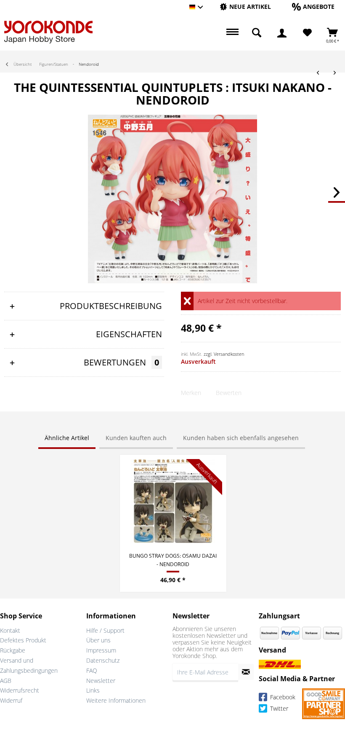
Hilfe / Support (105, 630)
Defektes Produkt (23, 640)
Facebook (281, 697)
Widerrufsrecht (19, 690)
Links (93, 690)
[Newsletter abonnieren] (246, 671)
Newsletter (100, 681)
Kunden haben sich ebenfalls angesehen (241, 438)
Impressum (101, 650)
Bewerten (229, 393)
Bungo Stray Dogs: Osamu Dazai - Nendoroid (173, 560)
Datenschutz (102, 660)
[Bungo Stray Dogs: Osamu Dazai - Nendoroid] (173, 501)
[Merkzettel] (307, 33)
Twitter (278, 709)
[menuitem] (245, 7)
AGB (5, 681)
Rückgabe (12, 650)
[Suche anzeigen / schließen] (256, 33)
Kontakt (10, 630)
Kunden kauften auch (136, 438)
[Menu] (231, 33)
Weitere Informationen (116, 700)
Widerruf (11, 700)
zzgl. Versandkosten (224, 354)
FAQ (91, 670)
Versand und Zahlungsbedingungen (29, 665)
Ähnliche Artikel (67, 438)
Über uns (98, 640)
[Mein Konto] (282, 33)
